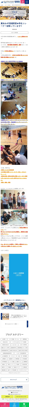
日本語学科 (24, 364)
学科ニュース (11, 364)
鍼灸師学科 (13, 347)
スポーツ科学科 (14, 32)
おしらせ (14, 344)
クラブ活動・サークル (14, 339)
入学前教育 (24, 358)
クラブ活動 (12, 361)
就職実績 (25, 339)
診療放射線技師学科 (7, 353)
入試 (19, 356)
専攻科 (17, 364)
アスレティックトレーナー (14, 372)
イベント (13, 356)
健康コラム (19, 361)
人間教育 (4, 358)
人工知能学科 (5, 356)
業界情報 (17, 358)
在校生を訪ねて (5, 344)
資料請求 (7, 396)
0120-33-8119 (15, 392)
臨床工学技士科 (13, 350)
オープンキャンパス (21, 396)
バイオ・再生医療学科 (21, 353)
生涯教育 (11, 358)
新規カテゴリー (17, 367)
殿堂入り (4, 367)
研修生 (9, 367)
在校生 (3, 364)
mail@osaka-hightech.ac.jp (15, 394)
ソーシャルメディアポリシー (14, 402)
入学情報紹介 (4, 361)
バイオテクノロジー (23, 370)
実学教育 (25, 356)
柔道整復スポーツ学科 (23, 347)
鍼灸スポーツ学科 (5, 347)
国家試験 (4, 370)
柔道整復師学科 (4, 350)
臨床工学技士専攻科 (23, 350)
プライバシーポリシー (17, 400)
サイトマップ (9, 400)
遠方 (9, 370)
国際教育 (25, 361)
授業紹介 (25, 367)
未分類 (3, 339)
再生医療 (14, 370)
